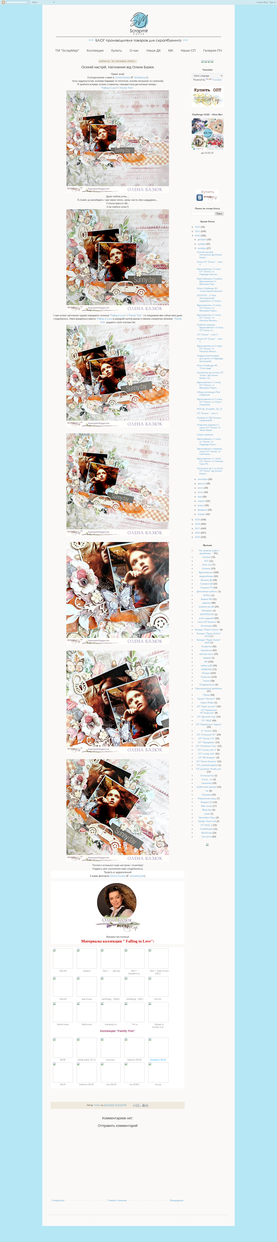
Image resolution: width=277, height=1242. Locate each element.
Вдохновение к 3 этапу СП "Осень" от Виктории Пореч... (209, 308)
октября (202, 248)
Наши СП (188, 50)
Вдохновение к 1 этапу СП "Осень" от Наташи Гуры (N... (210, 461)
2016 (198, 532)
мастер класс (206, 654)
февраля (203, 510)
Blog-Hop (207, 810)
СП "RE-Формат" (207, 757)
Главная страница (117, 1200)
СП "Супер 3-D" (206, 738)
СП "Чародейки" (206, 742)
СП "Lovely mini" (206, 753)
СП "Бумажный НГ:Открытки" (208, 711)
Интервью (207, 610)
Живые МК (206, 599)
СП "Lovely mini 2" (207, 750)
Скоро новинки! (205, 434)
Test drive (206, 836)
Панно (206, 680)
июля (201, 488)
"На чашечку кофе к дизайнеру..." (208, 552)
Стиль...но (207, 779)
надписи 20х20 (134, 1060)
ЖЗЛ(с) (207, 595)
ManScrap (206, 832)
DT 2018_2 (206, 825)
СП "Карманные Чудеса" (209, 724)
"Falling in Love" (109, 87)
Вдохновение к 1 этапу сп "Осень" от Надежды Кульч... (209, 442)
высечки (86, 999)
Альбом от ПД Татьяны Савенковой (209, 419)
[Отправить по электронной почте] (134, 1105)
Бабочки (86, 1024)
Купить (116, 50)
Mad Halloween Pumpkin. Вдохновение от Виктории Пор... (210, 281)
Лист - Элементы (134, 972)
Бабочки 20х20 (86, 1084)
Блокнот (206, 568)
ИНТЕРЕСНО (207, 614)
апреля (202, 501)
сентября (203, 479)
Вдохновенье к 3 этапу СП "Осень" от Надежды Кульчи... (209, 272)
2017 (198, 528)
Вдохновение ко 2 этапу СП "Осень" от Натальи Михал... (209, 349)
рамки (87, 971)
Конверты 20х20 (158, 1060)
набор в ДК (206, 665)
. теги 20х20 (111, 1084)
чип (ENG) (134, 1084)
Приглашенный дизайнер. (208, 688)
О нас (134, 50)
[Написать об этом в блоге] (137, 1105)
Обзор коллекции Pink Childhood (208, 393)
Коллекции (95, 50)
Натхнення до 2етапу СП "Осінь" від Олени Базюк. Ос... (210, 375)
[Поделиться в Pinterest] (146, 1105)
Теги (134, 1024)
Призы (206, 695)
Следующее (58, 1200)
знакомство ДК (206, 606)
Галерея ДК (206, 583)
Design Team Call (207, 821)
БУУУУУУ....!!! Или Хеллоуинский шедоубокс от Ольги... (209, 298)
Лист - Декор (111, 971)
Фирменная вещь (207, 798)
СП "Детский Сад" (206, 716)
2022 (198, 227)
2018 (198, 524)
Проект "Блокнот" (206, 698)
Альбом (206, 557)
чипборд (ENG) (111, 999)
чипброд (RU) (135, 999)
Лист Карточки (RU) (158, 972)
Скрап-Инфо (207, 702)
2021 (198, 231)
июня (201, 492)
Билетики (63, 1024)
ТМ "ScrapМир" (67, 50)
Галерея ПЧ (212, 50)
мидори (207, 658)
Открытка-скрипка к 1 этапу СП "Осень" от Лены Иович (209, 428)
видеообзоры (206, 576)
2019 (198, 519)
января (202, 514)
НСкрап (206, 673)
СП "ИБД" (206, 720)
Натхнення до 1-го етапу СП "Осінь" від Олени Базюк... (210, 471)
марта (201, 505)
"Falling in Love (104, 318)
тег (207, 790)
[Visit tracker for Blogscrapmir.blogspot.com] (207, 845)
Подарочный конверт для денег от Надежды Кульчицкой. (210, 358)
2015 (198, 537)
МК (170, 50)
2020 (198, 235)
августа (202, 483)
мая (200, 496)
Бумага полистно (158, 1026)
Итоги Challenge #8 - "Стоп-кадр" (207, 366)
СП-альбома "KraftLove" (208, 769)
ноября (202, 244)
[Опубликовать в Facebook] (143, 1105)
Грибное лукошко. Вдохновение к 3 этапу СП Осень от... (210, 327)
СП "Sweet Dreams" (206, 761)
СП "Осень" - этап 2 (207, 413)
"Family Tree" (126, 87)
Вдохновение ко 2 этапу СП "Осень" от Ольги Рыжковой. (209, 402)
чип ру (158, 1084)
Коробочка (206, 650)
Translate (217, 79)
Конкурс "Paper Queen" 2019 (209, 634)
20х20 (63, 999)
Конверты (111, 1024)
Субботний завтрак (206, 787)
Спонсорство (207, 775)
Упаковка (206, 794)
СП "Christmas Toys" (206, 746)
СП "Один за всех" (206, 706)
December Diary (207, 817)
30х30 (63, 971)
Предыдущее (177, 1200)
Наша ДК (154, 50)
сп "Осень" (206, 730)
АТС (206, 561)
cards (207, 813)
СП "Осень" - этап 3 (207, 334)
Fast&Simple (206, 829)
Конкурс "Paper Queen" (207, 629)
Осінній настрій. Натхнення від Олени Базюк (209, 255)
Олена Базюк (122, 77)
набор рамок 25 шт (87, 1060)
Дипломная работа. (207, 591)
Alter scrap (206, 806)
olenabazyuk (140, 77)
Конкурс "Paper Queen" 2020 (209, 641)
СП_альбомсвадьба (207, 765)
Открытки (206, 677)
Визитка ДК (206, 580)
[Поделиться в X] (140, 1105)
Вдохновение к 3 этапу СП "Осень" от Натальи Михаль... (209, 318)
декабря (202, 239)
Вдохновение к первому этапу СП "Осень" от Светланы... (209, 451)
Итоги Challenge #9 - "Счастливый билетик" (210, 289)
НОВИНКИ (206, 669)
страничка (206, 783)
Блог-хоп (207, 564)
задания (206, 603)
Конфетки (206, 646)
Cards (158, 999)
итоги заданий (206, 618)
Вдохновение (206, 572)
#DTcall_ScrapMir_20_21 (209, 409)
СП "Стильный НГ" (206, 734)
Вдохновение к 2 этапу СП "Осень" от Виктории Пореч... (209, 385)
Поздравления (207, 684)
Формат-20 (206, 802)
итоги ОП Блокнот (207, 622)
